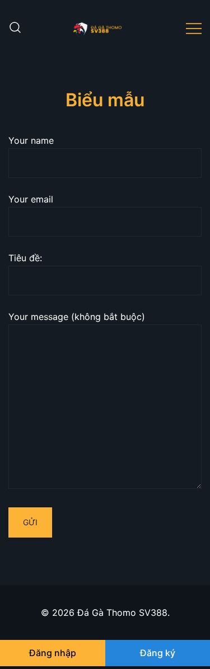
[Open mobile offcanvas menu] (194, 27)
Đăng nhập (52, 652)
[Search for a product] (15, 28)
